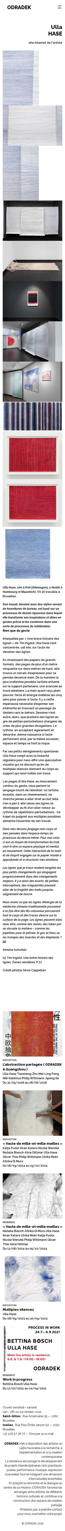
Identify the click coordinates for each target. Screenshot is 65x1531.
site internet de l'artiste (45, 42)
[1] (4, 958)
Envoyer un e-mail (41, 1433)
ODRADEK (19, 7)
